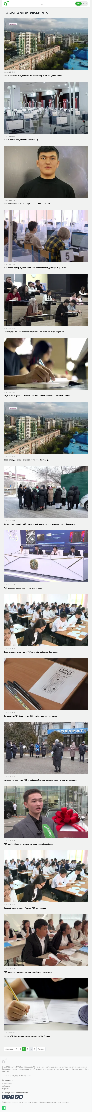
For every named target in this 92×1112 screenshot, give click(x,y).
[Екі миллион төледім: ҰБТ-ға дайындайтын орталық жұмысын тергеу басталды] (46, 492)
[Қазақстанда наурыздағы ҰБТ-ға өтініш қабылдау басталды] (46, 620)
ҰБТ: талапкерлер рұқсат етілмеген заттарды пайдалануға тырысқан (35, 268)
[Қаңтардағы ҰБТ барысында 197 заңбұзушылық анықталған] (46, 685)
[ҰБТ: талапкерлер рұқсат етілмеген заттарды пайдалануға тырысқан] (46, 236)
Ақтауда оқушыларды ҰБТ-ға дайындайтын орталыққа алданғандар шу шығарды (40, 780)
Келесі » (41, 1049)
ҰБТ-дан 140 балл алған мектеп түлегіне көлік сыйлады (29, 844)
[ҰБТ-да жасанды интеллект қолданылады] (46, 557)
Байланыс (6, 1086)
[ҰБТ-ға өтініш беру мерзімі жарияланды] (46, 108)
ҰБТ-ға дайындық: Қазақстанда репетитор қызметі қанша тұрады (33, 76)
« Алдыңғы (9, 1049)
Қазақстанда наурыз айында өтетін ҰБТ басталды (26, 460)
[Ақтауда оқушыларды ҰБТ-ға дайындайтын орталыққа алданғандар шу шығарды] (46, 749)
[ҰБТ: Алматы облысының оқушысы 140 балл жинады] (46, 172)
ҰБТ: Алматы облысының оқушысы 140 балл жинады (27, 204)
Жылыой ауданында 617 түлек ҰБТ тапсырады (25, 908)
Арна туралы (7, 1083)
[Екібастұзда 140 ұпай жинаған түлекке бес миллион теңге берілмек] (46, 300)
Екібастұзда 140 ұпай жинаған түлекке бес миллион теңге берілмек (34, 332)
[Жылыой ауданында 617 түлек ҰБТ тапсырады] (46, 877)
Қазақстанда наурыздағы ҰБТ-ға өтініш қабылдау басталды (31, 652)
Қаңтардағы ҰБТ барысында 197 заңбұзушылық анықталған (31, 716)
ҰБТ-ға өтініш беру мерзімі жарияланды (21, 140)
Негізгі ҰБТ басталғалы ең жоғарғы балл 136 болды (27, 1036)
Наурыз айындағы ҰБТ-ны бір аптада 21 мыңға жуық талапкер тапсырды (37, 396)
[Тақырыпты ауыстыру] (42, 4)
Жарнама (5, 1089)
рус (85, 4)
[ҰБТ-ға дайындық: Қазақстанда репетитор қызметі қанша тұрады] (46, 44)
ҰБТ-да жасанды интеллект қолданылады (23, 588)
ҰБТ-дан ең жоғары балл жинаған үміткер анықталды (28, 972)
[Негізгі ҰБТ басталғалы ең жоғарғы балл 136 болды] (46, 1005)
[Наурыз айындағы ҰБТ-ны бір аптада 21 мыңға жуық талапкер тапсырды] (46, 364)
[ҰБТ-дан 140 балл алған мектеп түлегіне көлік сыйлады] (46, 813)
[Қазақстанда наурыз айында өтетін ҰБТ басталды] (46, 428)
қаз (78, 4)
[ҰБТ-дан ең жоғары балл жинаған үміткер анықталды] (46, 941)
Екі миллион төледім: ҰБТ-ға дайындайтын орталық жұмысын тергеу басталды (39, 524)
